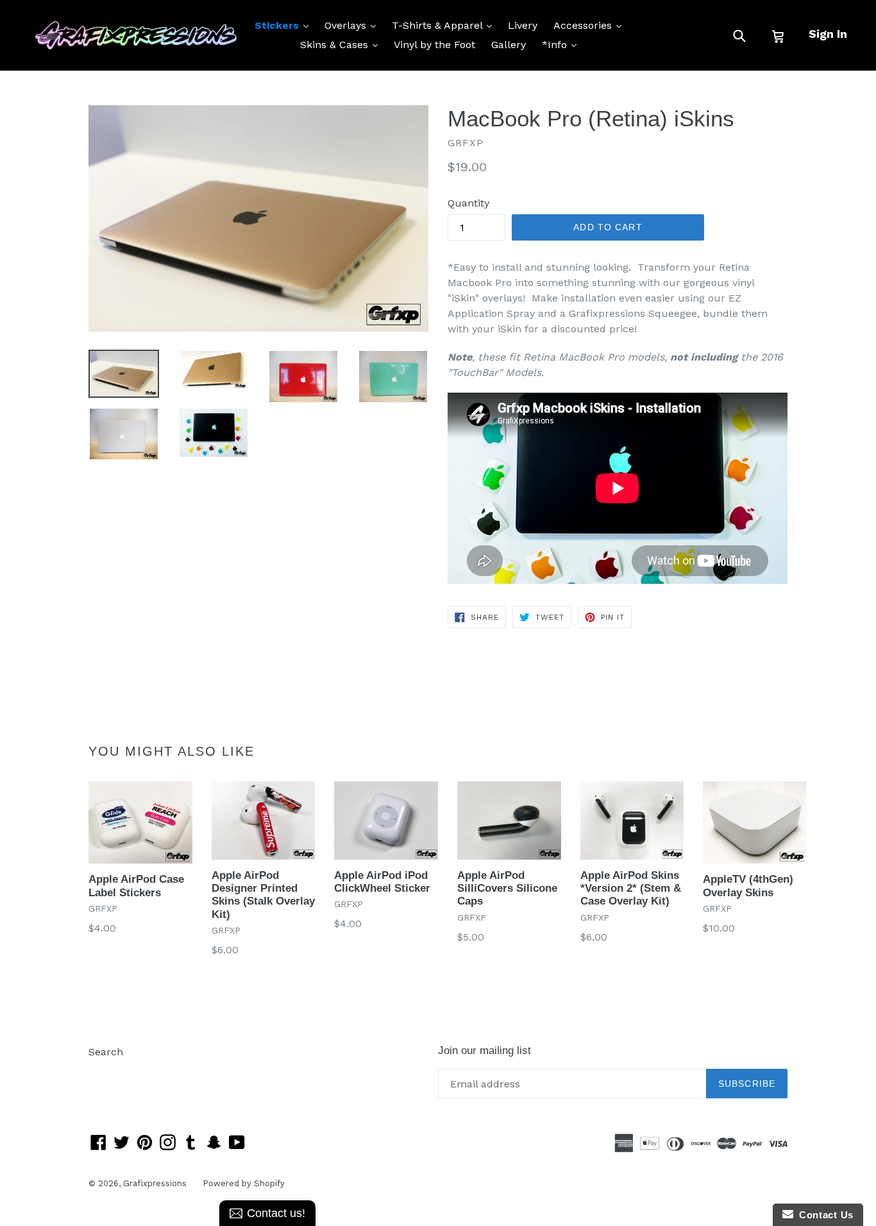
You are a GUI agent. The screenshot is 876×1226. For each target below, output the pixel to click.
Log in (103, 1071)
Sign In (828, 33)
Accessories (590, 25)
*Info (562, 44)
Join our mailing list (484, 1050)
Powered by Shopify (244, 1183)
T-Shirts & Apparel (445, 25)
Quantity (468, 203)
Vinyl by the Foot (434, 44)
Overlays (353, 25)
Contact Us (823, 1214)
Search (105, 1052)
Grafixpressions (155, 1183)
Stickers (285, 25)
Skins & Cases (342, 44)
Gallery (508, 44)
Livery (522, 25)
